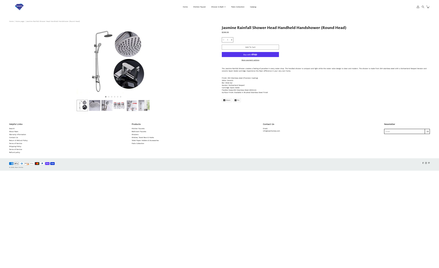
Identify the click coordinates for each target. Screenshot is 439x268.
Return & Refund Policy (18, 140)
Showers (135, 134)
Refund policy (14, 152)
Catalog (253, 7)
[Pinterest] (429, 163)
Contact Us (13, 137)
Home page (19, 21)
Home (185, 7)
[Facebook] (423, 163)
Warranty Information (17, 134)
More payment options (250, 60)
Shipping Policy (15, 146)
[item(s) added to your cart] (428, 7)
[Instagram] (426, 163)
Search (12, 128)
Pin (238, 100)
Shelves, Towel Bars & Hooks (143, 137)
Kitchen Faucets (138, 128)
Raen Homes (19, 167)
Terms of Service (15, 143)
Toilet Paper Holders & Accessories (145, 140)
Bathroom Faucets (139, 131)
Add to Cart (250, 47)
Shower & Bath (217, 7)
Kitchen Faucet (199, 7)
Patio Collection (237, 7)
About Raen (13, 131)
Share (228, 100)
